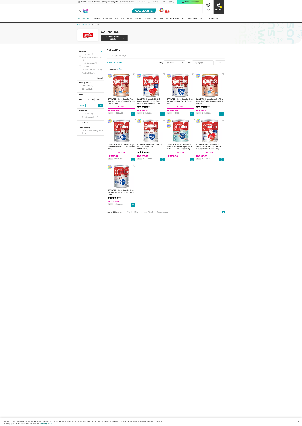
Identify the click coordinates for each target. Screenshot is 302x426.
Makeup (138, 18)
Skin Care (119, 18)
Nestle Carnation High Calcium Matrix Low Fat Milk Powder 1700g (121, 192)
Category (82, 51)
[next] (201, 18)
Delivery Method (85, 83)
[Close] (120, 69)
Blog (164, 2)
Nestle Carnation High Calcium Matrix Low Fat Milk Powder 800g (121, 147)
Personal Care (151, 18)
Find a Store (157, 2)
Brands (212, 18)
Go (101, 106)
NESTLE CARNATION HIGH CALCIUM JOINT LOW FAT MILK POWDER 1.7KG (150, 147)
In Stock (85, 123)
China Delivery (84, 128)
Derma (129, 18)
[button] (219, 7)
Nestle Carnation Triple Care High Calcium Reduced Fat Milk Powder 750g (121, 101)
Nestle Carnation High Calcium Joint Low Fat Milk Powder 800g (180, 101)
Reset (82, 106)
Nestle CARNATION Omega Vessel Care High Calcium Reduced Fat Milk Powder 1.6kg (149, 101)
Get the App (146, 2)
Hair (162, 18)
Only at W (96, 18)
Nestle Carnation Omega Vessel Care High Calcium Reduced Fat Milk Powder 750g (208, 147)
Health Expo (83, 18)
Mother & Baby (172, 18)
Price (81, 95)
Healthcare (107, 18)
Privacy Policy (46, 423)
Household (192, 18)
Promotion (83, 111)
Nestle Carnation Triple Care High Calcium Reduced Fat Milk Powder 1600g (209, 101)
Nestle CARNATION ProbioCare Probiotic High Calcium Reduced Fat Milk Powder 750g (179, 147)
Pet (183, 18)
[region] (151, 422)
